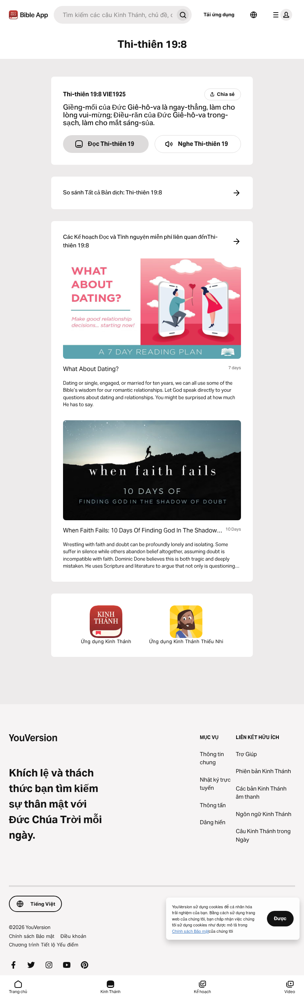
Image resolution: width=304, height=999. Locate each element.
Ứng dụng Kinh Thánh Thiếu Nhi (186, 641)
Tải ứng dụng (219, 14)
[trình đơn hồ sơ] (281, 14)
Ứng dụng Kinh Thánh (106, 641)
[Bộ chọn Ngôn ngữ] (253, 14)
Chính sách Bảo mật (31, 936)
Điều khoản (73, 936)
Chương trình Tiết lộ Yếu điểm (43, 945)
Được (280, 918)
